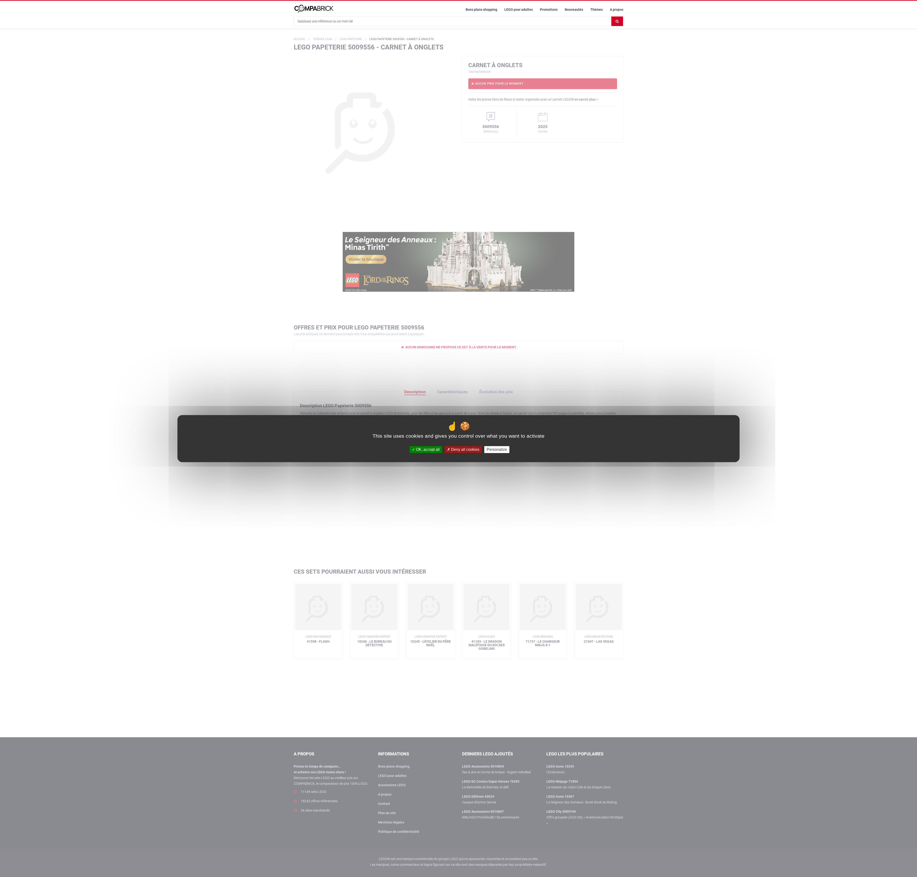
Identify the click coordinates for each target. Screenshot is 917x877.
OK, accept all (427, 449)
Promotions (549, 9)
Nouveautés (574, 9)
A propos (616, 9)
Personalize (497, 449)
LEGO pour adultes (518, 9)
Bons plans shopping (481, 9)
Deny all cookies (464, 449)
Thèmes (596, 9)
